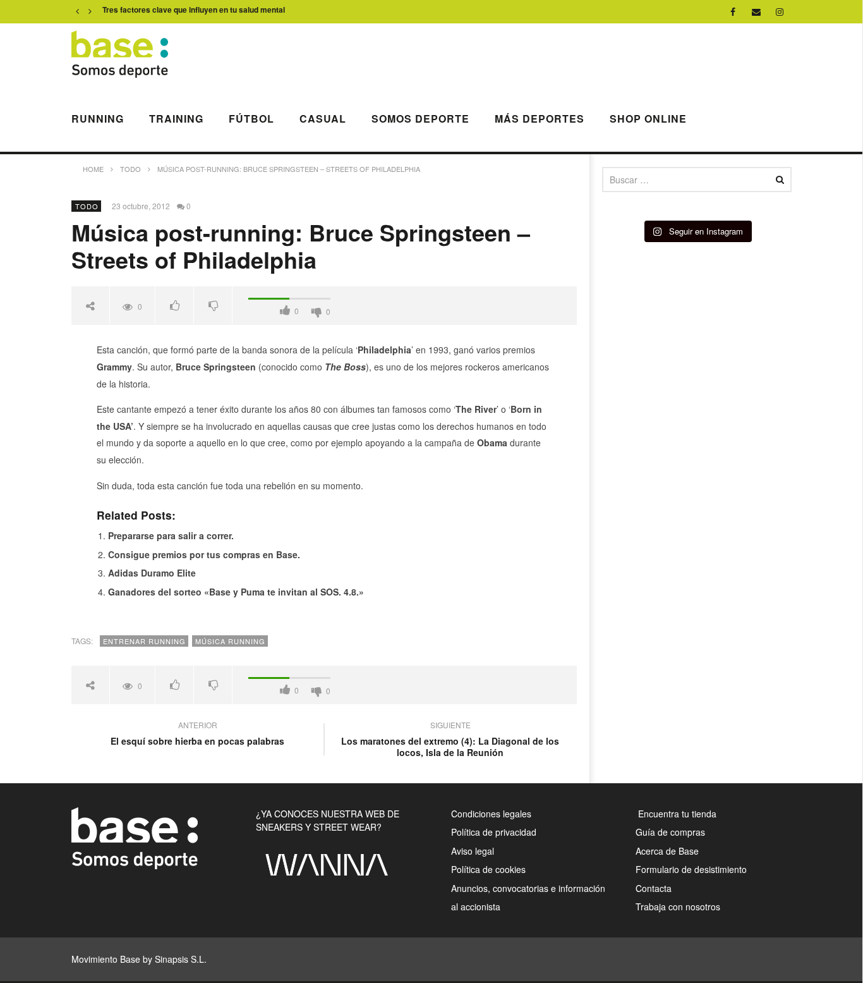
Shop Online (648, 118)
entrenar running (144, 641)
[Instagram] (780, 11)
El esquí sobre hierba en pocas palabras (197, 734)
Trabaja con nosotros (678, 906)
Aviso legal (472, 851)
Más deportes (539, 118)
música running (230, 641)
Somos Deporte (420, 118)
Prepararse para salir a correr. (171, 535)
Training (176, 118)
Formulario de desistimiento (691, 869)
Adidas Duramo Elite (152, 572)
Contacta (654, 888)
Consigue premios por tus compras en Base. (204, 554)
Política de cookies (488, 869)
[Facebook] (733, 11)
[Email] (756, 11)
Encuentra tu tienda (676, 813)
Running (97, 118)
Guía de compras (670, 832)
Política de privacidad (493, 832)
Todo (87, 206)
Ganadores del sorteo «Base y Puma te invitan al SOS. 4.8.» (236, 591)
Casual (322, 118)
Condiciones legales (491, 813)
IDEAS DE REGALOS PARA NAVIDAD (170, 12)
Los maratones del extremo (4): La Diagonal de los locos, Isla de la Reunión (450, 740)
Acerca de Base (667, 851)
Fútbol (251, 118)
